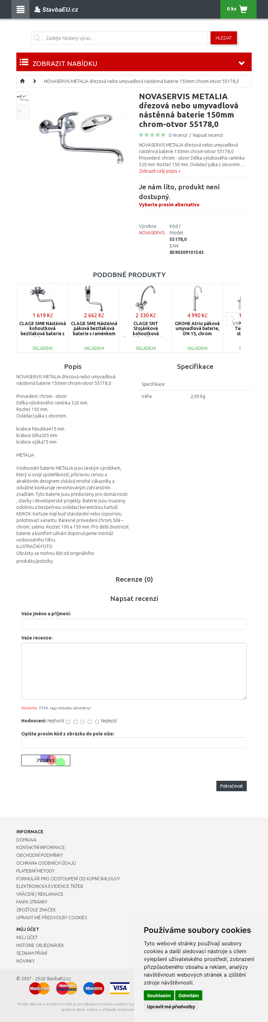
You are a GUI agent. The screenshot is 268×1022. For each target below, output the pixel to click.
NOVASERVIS (152, 232)
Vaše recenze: (37, 637)
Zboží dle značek (36, 909)
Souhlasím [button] (159, 995)
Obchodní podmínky (39, 855)
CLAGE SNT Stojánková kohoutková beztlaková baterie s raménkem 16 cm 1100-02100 (146, 336)
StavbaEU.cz (58, 978)
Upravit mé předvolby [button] (171, 1006)
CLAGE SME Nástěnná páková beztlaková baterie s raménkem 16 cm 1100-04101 (94, 331)
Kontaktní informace (40, 847)
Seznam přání (31, 953)
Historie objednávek (40, 945)
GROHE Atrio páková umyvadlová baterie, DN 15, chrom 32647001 (197, 331)
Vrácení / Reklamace (39, 894)
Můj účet (27, 937)
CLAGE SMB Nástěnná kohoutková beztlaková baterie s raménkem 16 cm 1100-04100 (42, 333)
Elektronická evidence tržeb (49, 886)
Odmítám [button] (188, 995)
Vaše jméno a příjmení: (46, 613)
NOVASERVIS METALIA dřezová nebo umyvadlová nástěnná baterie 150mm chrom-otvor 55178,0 (141, 81)
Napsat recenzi (208, 135)
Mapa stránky (31, 901)
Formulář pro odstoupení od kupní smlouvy (68, 878)
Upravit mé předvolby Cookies (51, 917)
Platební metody (35, 870)
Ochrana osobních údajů (46, 863)
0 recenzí (178, 135)
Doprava (26, 839)
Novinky (25, 961)
